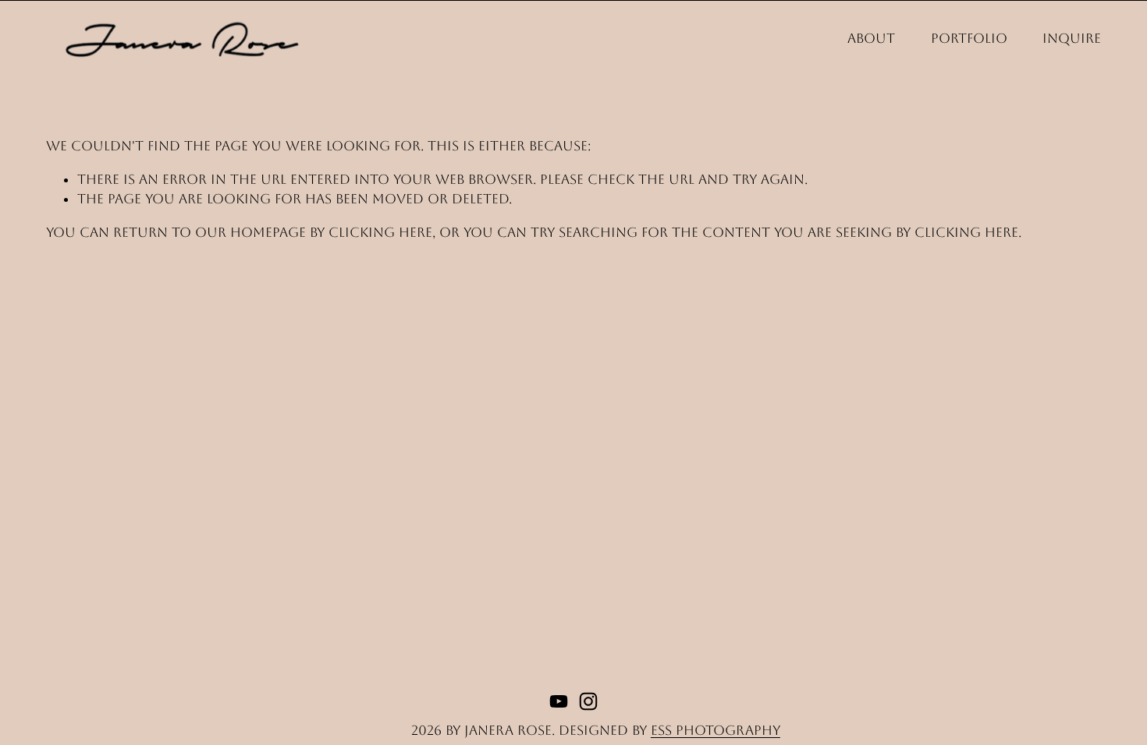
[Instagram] (588, 701)
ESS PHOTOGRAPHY (715, 730)
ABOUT (871, 38)
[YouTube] (558, 701)
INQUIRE (1071, 38)
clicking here (380, 232)
